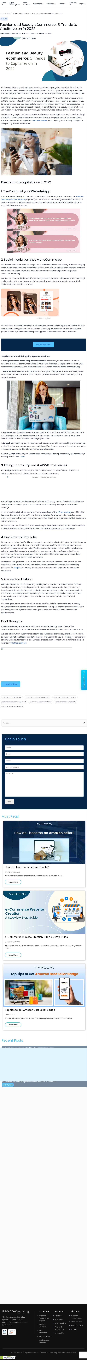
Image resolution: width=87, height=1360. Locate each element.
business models (39, 120)
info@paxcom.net (19, 643)
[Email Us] (19, 1312)
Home (2, 13)
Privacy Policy (60, 1323)
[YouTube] (23, 1312)
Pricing (73, 1329)
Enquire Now (11, 684)
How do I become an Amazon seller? (27, 867)
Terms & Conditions (59, 1328)
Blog (8, 13)
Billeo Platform (26, 4)
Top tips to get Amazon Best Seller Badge (30, 1010)
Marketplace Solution (44, 1341)
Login (81, 4)
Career (62, 4)
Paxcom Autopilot (43, 1325)
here (23, 456)
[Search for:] (44, 723)
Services (50, 4)
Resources (37, 4)
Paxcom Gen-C (45, 1336)
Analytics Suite (77, 1325)
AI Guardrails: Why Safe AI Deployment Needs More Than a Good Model (29, 1082)
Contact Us (73, 4)
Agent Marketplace (15, 4)
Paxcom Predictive (43, 1331)
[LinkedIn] (28, 1312)
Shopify (17, 567)
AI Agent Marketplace (76, 1317)
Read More (13, 882)
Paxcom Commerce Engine (44, 1318)
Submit (9, 802)
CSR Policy (59, 1319)
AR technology (64, 512)
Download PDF (43, 344)
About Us (4, 4)
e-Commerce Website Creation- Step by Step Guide (36, 937)
